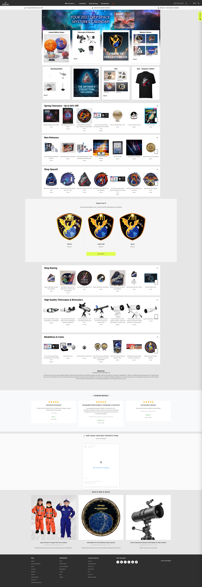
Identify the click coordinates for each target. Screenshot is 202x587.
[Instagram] (125, 562)
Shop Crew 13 (101, 254)
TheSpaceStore (88, 487)
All (157, 106)
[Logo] (5, 3)
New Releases (51, 137)
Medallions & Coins (54, 337)
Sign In (194, 3)
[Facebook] (117, 562)
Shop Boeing (50, 268)
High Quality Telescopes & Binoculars (63, 299)
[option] (33, 8)
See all (75, 58)
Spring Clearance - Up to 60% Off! (61, 105)
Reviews (200, 15)
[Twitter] (121, 562)
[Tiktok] (136, 562)
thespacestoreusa (97, 487)
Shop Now (69, 246)
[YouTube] (132, 562)
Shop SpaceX (51, 169)
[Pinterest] (129, 562)
